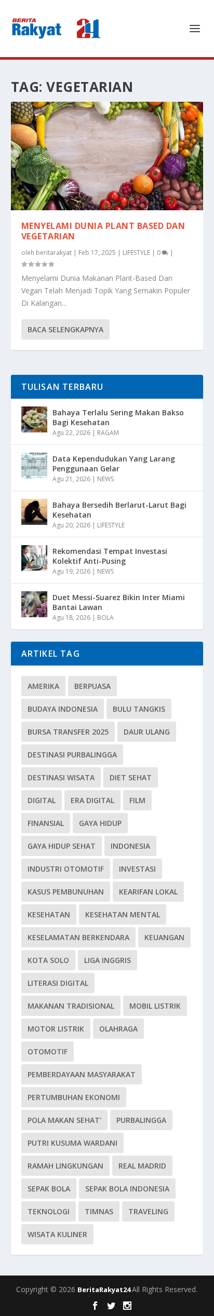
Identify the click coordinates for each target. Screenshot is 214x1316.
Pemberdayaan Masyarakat (82, 1074)
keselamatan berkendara (78, 937)
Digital (42, 800)
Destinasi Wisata (61, 777)
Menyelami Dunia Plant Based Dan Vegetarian (103, 231)
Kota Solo (48, 960)
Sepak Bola (49, 1188)
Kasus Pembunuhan (66, 892)
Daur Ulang (147, 732)
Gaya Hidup (100, 823)
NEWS (105, 478)
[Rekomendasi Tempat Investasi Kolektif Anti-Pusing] (34, 558)
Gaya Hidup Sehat (62, 846)
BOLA (105, 617)
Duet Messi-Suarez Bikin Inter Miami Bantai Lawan (118, 602)
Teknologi (49, 1211)
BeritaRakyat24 (104, 1289)
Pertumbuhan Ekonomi (74, 1097)
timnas (99, 1211)
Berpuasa (92, 686)
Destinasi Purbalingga (72, 754)
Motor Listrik (56, 1029)
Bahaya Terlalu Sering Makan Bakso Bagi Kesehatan (118, 417)
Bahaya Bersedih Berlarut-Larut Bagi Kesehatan (119, 509)
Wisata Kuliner (57, 1234)
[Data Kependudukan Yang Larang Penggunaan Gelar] (34, 466)
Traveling (148, 1211)
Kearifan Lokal (148, 892)
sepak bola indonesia (127, 1188)
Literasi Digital (58, 983)
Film (137, 800)
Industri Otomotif (66, 869)
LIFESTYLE (136, 252)
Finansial (46, 823)
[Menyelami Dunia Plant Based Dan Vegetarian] (107, 156)
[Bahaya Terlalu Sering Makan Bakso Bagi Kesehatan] (34, 419)
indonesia (130, 846)
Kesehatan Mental (122, 914)
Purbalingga (141, 1120)
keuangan (164, 937)
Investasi (137, 869)
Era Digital (92, 800)
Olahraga (118, 1029)
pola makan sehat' (64, 1120)
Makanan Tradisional (71, 1006)
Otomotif (48, 1051)
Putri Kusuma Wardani (72, 1143)
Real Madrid (142, 1166)
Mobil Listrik (155, 1006)
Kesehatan (49, 914)
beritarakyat (54, 252)
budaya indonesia (63, 709)
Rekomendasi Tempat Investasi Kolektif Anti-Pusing (109, 555)
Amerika (43, 686)
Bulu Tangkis (139, 709)
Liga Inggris (107, 960)
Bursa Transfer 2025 (68, 732)
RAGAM (108, 432)
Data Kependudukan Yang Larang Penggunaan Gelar (113, 463)
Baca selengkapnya (65, 329)
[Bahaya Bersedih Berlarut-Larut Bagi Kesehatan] (34, 512)
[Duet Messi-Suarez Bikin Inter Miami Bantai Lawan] (34, 604)
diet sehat (131, 777)
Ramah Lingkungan (65, 1166)
